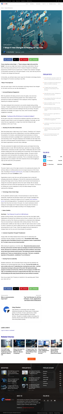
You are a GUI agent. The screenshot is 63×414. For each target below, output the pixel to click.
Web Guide (41, 346)
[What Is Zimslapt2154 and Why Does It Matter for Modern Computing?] (19, 343)
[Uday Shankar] (4, 52)
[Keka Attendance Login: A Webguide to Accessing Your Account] (43, 343)
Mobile (3, 346)
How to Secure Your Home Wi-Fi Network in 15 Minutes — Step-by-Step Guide (34, 372)
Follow (60, 160)
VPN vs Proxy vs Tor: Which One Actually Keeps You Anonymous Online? (34, 379)
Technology (16, 346)
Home (2, 8)
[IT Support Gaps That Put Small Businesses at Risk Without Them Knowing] (31, 343)
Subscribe (59, 164)
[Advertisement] (52, 65)
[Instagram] (59, 1)
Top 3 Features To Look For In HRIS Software (17, 214)
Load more (31, 359)
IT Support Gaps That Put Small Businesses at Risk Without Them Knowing (51, 89)
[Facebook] (56, 1)
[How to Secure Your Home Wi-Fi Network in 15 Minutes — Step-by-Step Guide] (25, 372)
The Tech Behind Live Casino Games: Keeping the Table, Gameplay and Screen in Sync (52, 109)
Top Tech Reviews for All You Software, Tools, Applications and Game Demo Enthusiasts (32, 298)
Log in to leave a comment (7, 330)
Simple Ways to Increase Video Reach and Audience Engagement (52, 119)
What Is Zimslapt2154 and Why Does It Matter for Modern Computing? (13, 380)
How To (52, 346)
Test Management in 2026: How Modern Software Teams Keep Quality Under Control (52, 129)
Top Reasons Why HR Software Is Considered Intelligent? (20, 116)
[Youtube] (54, 400)
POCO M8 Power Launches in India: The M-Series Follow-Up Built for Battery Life (6, 351)
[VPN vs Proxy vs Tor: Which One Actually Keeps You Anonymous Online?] (25, 379)
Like (61, 156)
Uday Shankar (10, 52)
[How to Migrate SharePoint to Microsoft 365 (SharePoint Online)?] (56, 343)
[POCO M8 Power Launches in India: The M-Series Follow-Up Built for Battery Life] (6, 343)
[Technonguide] (5, 4)
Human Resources (9, 8)
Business (28, 346)
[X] (61, 1)
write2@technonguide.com (28, 407)
